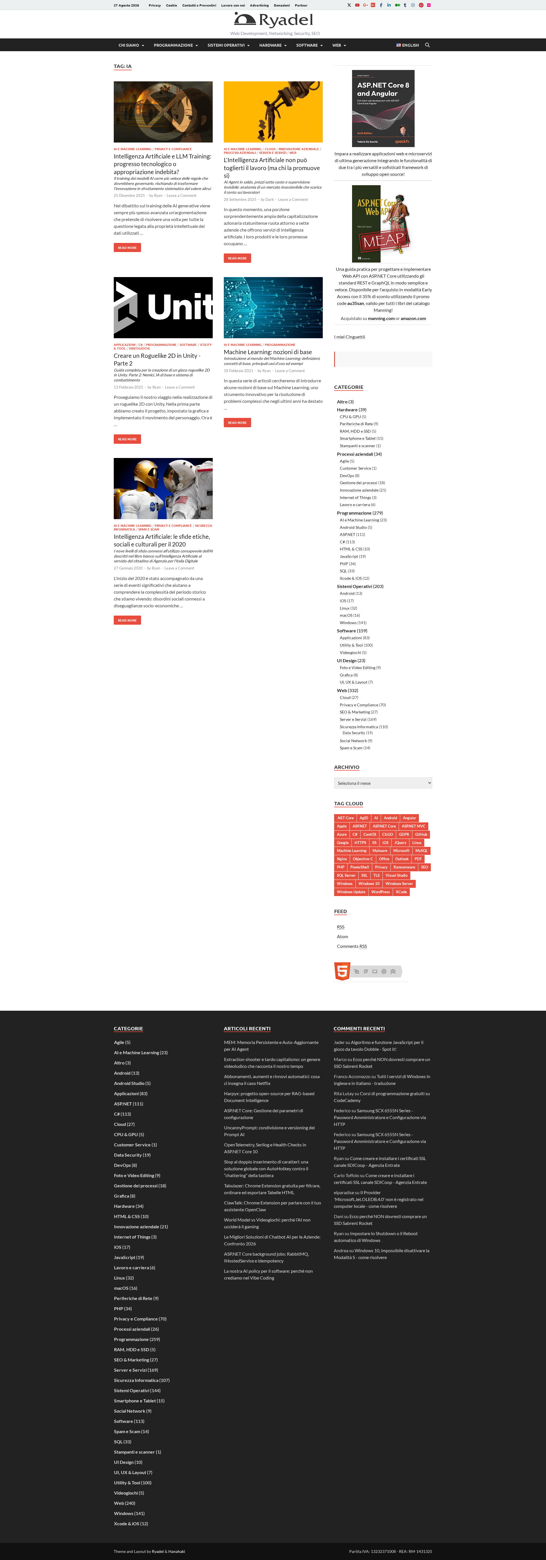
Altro (342, 401)
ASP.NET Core (384, 826)
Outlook (402, 859)
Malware (380, 850)
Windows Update (351, 892)
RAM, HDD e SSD (355, 431)
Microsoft (401, 850)
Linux (344, 608)
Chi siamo (129, 45)
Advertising (259, 5)
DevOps (347, 475)
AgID (364, 818)
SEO (424, 867)
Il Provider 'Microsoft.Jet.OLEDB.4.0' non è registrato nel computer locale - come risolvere (378, 1199)
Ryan (158, 195)
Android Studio (353, 527)
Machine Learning (352, 850)
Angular (409, 818)
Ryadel (158, 1551)
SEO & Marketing (355, 711)
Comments (352, 946)
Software (307, 45)
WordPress (380, 892)
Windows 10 (369, 883)
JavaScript (349, 556)
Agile (344, 461)
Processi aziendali (240, 152)
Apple (342, 826)
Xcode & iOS (351, 578)
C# (140, 344)
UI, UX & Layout (353, 682)
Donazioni (282, 5)
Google (343, 842)
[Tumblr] (405, 5)
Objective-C (363, 859)
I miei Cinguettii (349, 336)
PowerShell (359, 867)
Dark (270, 199)
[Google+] (365, 5)
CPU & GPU (350, 416)
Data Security (354, 733)
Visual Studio (397, 875)
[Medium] (397, 5)
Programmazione (173, 45)
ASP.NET (347, 534)
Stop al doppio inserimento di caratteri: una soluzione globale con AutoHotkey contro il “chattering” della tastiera (266, 1168)
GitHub (421, 834)
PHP (344, 563)
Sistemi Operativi (226, 45)
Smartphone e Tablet (358, 438)
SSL (364, 875)
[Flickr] (428, 5)
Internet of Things (355, 497)
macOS (346, 615)
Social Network (353, 740)
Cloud (270, 148)
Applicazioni (124, 344)
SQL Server (346, 875)
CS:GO (387, 834)
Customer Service (355, 468)
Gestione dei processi (358, 482)
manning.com (381, 318)
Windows (348, 622)
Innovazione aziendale (299, 148)
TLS (376, 875)
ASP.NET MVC (413, 826)
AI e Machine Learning (133, 148)
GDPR (404, 834)
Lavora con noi (233, 5)
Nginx (342, 859)
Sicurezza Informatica (359, 726)
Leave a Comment (182, 195)
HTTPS (360, 842)
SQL (343, 570)
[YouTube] (357, 5)
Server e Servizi (272, 152)
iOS (343, 600)
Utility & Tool (351, 645)
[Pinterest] (420, 5)
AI (376, 818)
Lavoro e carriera (355, 504)
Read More (125, 246)
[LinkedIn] (389, 5)
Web (336, 45)
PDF (418, 859)
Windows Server (399, 883)
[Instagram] (413, 5)
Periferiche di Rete (356, 423)
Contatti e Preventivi (199, 5)
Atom (342, 936)
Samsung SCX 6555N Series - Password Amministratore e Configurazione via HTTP (380, 1117)
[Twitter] (349, 5)
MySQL (421, 850)
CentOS (369, 834)
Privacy (155, 5)
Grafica (346, 674)
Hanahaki (176, 1551)
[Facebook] (381, 5)
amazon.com (413, 318)
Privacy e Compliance (173, 148)
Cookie (171, 5)
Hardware (270, 45)
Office (384, 859)
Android (347, 593)
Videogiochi (139, 348)
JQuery (400, 842)
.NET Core (345, 818)
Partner (301, 5)
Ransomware (404, 867)
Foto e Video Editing (357, 667)
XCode (401, 892)
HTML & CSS (351, 548)
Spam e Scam (148, 529)
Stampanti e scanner (357, 445)
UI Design (347, 660)
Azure (342, 834)
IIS (374, 842)
